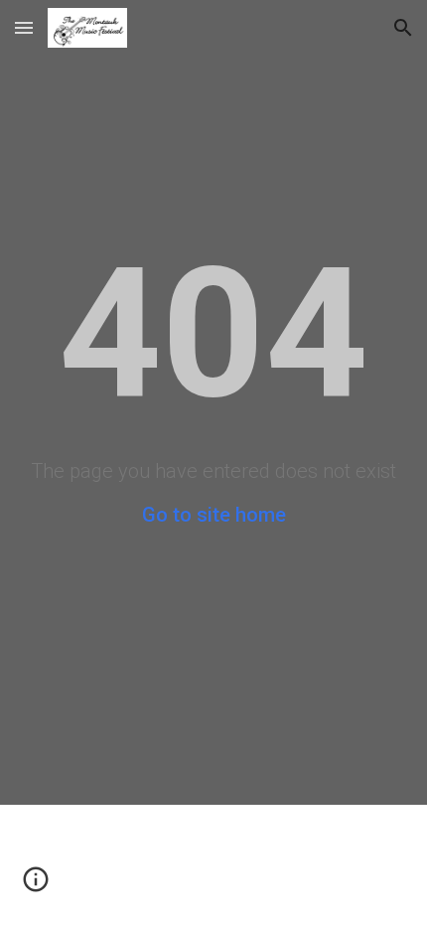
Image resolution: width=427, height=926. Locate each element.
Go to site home (214, 515)
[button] (24, 27)
